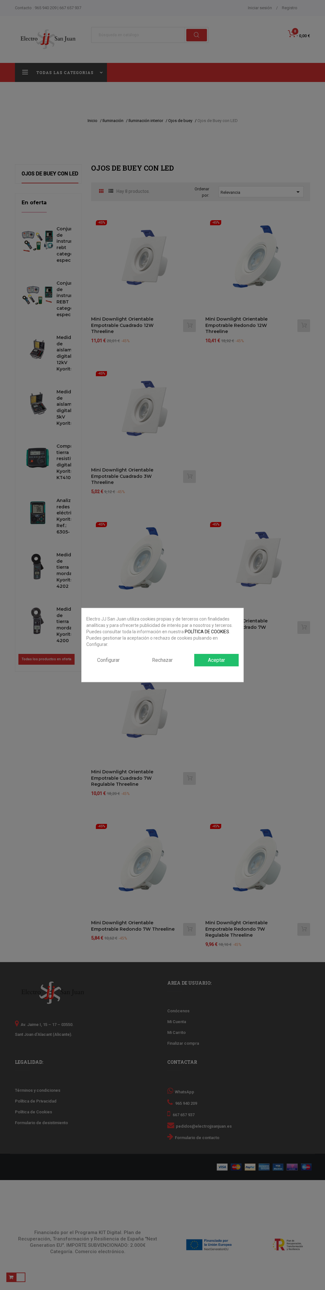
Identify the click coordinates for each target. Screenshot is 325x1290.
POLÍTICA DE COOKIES (207, 631)
